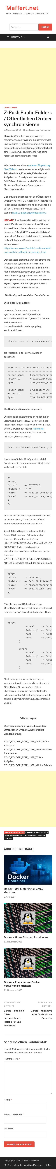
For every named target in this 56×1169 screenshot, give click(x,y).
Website (9, 1128)
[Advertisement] (28, 76)
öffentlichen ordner (37, 832)
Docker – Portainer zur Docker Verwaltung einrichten (22, 984)
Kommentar (12, 1059)
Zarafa (13, 107)
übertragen (30, 835)
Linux (6, 107)
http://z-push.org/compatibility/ (29, 212)
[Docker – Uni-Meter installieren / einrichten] (28, 870)
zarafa (8, 838)
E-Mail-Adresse (14, 1114)
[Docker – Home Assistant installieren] (28, 919)
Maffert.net (22, 8)
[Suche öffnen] (48, 37)
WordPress (33, 1165)
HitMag (47, 1165)
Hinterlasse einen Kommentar (37, 130)
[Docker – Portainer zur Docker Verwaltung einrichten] (28, 964)
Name (8, 1100)
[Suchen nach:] (30, 27)
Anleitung (38, 428)
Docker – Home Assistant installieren (26, 937)
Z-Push (41, 835)
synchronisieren (13, 835)
